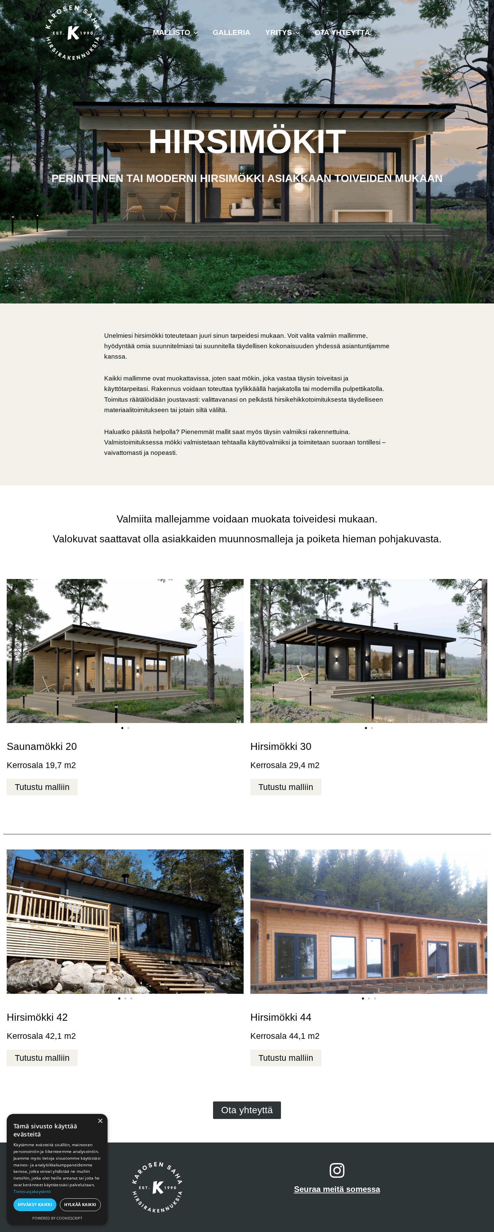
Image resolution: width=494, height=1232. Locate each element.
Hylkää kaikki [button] (80, 1204)
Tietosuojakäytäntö (32, 1191)
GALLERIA (231, 32)
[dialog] (57, 1169)
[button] (194, 32)
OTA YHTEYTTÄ (342, 32)
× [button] (99, 1121)
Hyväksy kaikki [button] (35, 1204)
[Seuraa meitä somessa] (337, 1170)
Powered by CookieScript (57, 1218)
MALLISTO (171, 32)
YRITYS (278, 32)
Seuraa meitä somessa (337, 1189)
